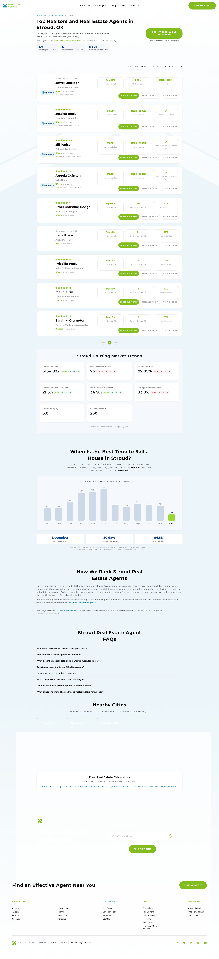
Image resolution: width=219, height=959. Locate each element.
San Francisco (109, 912)
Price (159, 66)
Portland (61, 919)
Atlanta (16, 908)
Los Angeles (63, 908)
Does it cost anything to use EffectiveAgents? (60, 667)
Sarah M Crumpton (70, 320)
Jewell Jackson (68, 83)
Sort (130, 66)
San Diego (108, 908)
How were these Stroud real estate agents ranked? (62, 648)
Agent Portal (194, 908)
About (134, 5)
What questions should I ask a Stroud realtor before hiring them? (70, 692)
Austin (15, 912)
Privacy (63, 942)
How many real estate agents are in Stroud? (59, 654)
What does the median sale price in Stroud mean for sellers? (67, 661)
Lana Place (64, 235)
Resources (148, 922)
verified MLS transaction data (67, 41)
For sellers (148, 908)
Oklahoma (60, 15)
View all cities (109, 902)
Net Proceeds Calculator (145, 786)
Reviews (147, 919)
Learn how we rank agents (82, 602)
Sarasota (107, 915)
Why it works (150, 915)
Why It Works (118, 5)
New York (62, 915)
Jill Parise (63, 144)
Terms (53, 942)
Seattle (106, 919)
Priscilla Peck (66, 264)
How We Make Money (150, 927)
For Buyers (100, 5)
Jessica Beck (66, 114)
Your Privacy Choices (80, 942)
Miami (60, 912)
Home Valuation (169, 786)
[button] (103, 342)
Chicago (16, 919)
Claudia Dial (65, 292)
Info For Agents (196, 912)
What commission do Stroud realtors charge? (60, 679)
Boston (16, 915)
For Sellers (85, 5)
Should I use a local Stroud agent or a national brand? (64, 685)
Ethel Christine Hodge (73, 207)
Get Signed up (195, 915)
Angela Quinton (68, 175)
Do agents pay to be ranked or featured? (57, 673)
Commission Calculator (87, 786)
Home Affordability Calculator (57, 786)
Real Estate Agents (44, 15)
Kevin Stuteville (68, 610)
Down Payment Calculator (115, 786)
